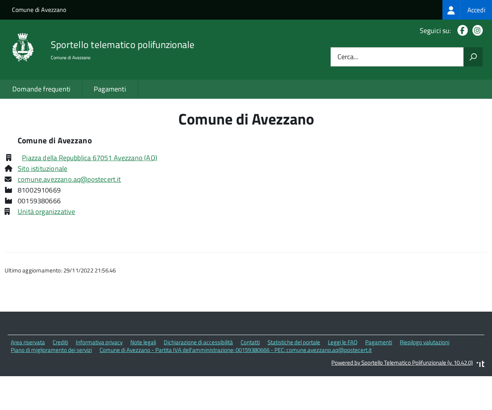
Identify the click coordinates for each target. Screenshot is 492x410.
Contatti (250, 342)
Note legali (143, 342)
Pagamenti (110, 89)
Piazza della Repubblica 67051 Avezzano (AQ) (89, 158)
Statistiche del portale (294, 342)
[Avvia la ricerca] (473, 56)
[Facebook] (461, 30)
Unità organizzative (46, 211)
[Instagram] (476, 30)
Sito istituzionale (42, 168)
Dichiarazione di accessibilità (198, 342)
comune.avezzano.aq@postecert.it (69, 179)
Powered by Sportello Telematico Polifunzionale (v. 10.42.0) (402, 362)
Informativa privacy (99, 342)
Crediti (60, 342)
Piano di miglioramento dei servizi (51, 349)
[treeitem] (467, 10)
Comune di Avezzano (39, 9)
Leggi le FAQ (342, 342)
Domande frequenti (41, 89)
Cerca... (347, 57)
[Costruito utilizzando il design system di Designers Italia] (480, 365)
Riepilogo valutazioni (424, 342)
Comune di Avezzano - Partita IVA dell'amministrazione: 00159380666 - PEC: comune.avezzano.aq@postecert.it (236, 349)
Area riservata (28, 342)
